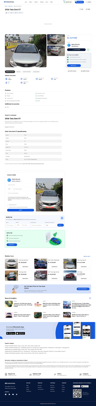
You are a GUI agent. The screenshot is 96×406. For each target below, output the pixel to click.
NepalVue (52, 389)
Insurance (40, 387)
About (63, 385)
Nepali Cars (52, 387)
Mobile (17, 222)
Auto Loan (40, 385)
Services (40, 383)
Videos (27, 387)
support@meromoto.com (10, 386)
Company (64, 383)
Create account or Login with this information (18, 207)
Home (6, 6)
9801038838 (13, 388)
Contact (63, 387)
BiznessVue (52, 391)
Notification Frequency (49, 222)
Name (7, 222)
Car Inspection (41, 389)
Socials (7, 391)
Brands (27, 389)
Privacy (63, 389)
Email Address (33, 222)
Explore (28, 383)
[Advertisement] (48, 24)
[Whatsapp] (88, 49)
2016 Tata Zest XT (18, 6)
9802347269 (7, 388)
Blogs (27, 385)
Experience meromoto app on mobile (82, 383)
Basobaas (52, 385)
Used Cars (10, 6)
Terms (63, 391)
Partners (52, 383)
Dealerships (28, 391)
